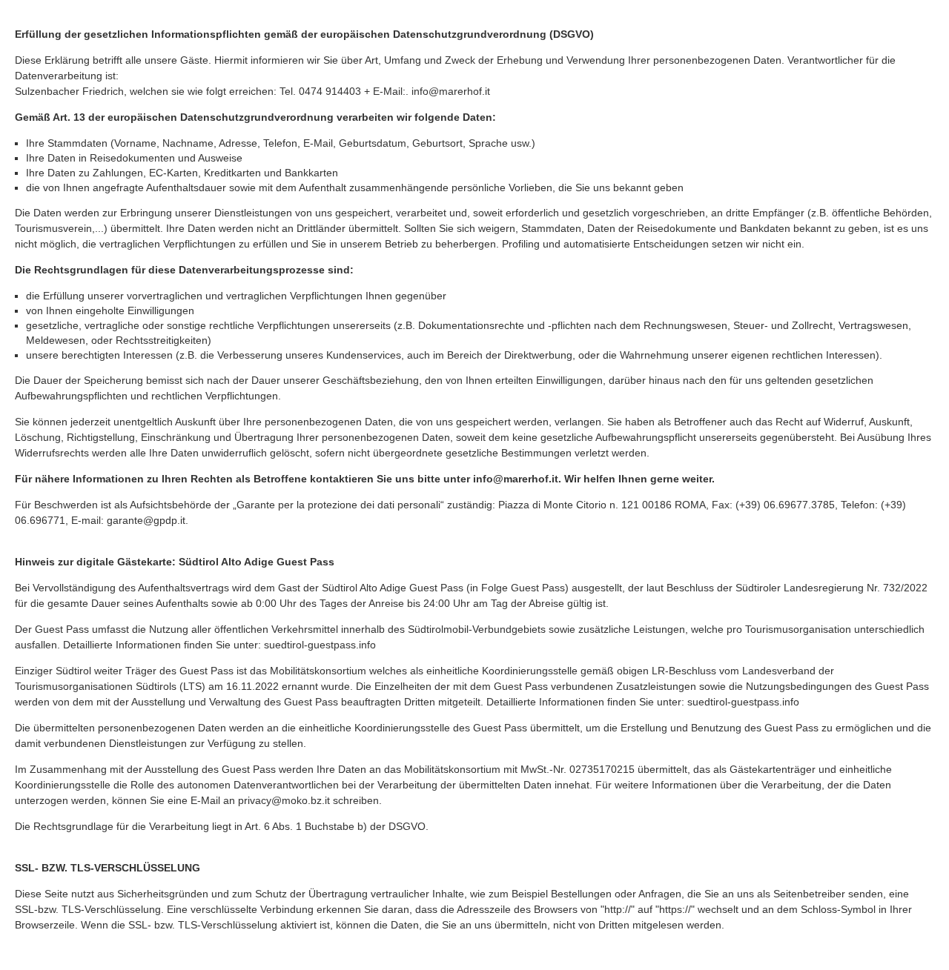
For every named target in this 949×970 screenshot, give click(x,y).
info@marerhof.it (450, 91)
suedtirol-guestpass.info (320, 645)
